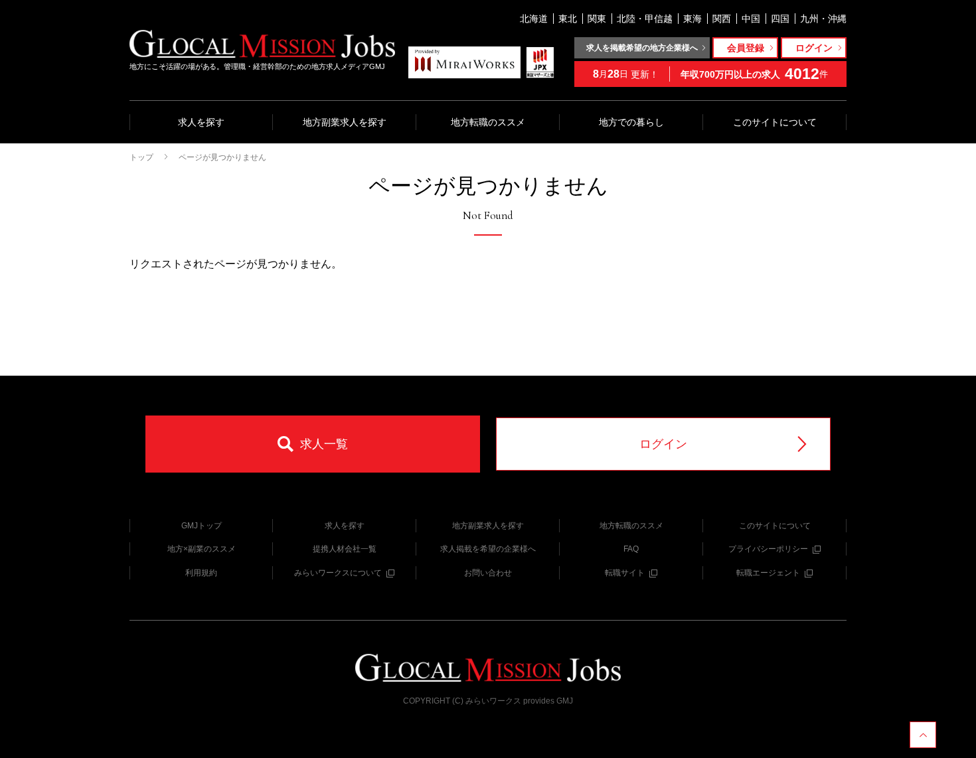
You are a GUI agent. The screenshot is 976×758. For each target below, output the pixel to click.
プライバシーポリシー (768, 549)
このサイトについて (775, 122)
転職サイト (625, 572)
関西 (721, 18)
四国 (780, 18)
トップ (141, 157)
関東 (597, 18)
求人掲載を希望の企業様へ (488, 549)
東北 (567, 18)
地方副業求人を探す (344, 122)
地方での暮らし (631, 122)
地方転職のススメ (488, 122)
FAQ (631, 549)
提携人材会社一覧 (344, 549)
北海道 (534, 18)
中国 (751, 18)
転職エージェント (768, 572)
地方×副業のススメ (201, 549)
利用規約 (201, 572)
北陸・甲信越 (645, 18)
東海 (692, 18)
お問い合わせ (488, 572)
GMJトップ (201, 525)
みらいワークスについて (338, 572)
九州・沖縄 (823, 18)
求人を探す (201, 122)
